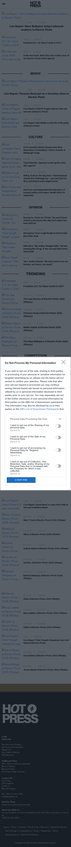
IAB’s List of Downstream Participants (39, 409)
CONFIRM (21, 480)
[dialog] (35, 423)
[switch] (58, 426)
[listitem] (35, 419)
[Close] (64, 363)
